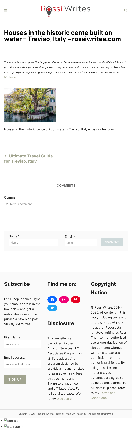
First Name (12, 337)
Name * (14, 236)
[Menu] (6, 10)
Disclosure (10, 77)
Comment (11, 197)
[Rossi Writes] (66, 10)
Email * (70, 236)
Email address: (14, 357)
